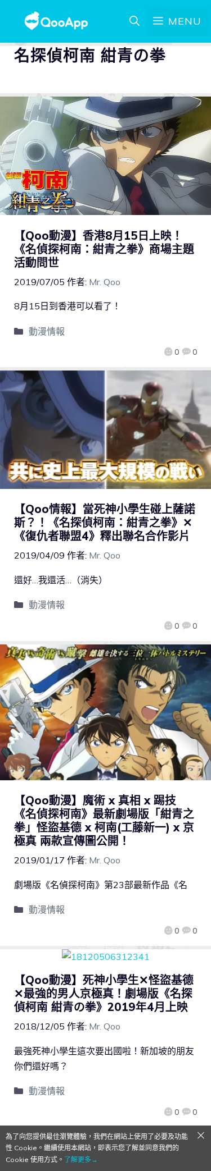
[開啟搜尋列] (134, 21)
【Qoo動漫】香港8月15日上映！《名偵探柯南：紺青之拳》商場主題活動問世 (104, 248)
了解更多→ (81, 1159)
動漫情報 (47, 331)
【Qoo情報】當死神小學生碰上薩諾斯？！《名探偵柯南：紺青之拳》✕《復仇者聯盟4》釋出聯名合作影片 (104, 522)
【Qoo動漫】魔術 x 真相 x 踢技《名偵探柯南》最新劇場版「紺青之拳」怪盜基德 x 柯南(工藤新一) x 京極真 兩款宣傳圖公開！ (104, 820)
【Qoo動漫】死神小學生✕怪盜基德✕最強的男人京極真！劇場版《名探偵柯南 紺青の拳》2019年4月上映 (104, 993)
